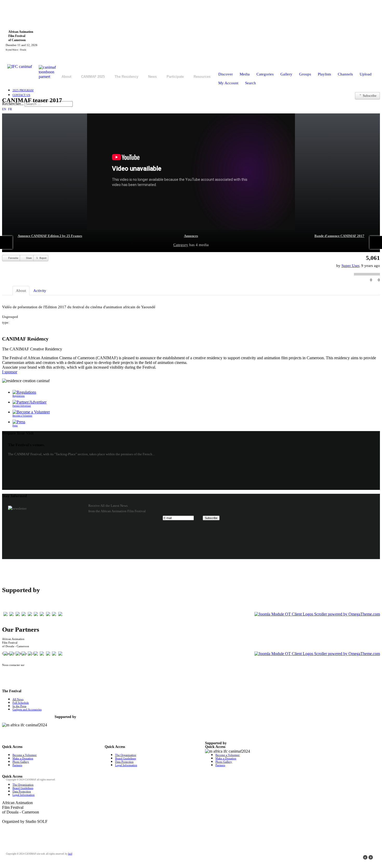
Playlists (324, 74)
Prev (365, 857)
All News (17, 699)
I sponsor (9, 372)
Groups (305, 74)
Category (180, 245)
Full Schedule (20, 702)
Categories (265, 74)
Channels (345, 74)
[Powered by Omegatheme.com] (317, 614)
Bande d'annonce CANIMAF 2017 (339, 236)
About (21, 291)
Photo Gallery (20, 761)
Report (43, 258)
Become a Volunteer (24, 755)
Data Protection (124, 761)
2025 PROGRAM (23, 90)
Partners (17, 765)
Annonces (191, 236)
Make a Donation (22, 758)
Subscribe (369, 96)
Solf (70, 854)
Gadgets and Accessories (27, 709)
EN (4, 109)
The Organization (125, 755)
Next (370, 857)
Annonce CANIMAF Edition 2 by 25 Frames (50, 236)
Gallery (286, 74)
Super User (350, 266)
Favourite (13, 258)
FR (10, 109)
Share (28, 258)
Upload (366, 74)
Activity (39, 291)
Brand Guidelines (125, 758)
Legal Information (126, 765)
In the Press (19, 706)
